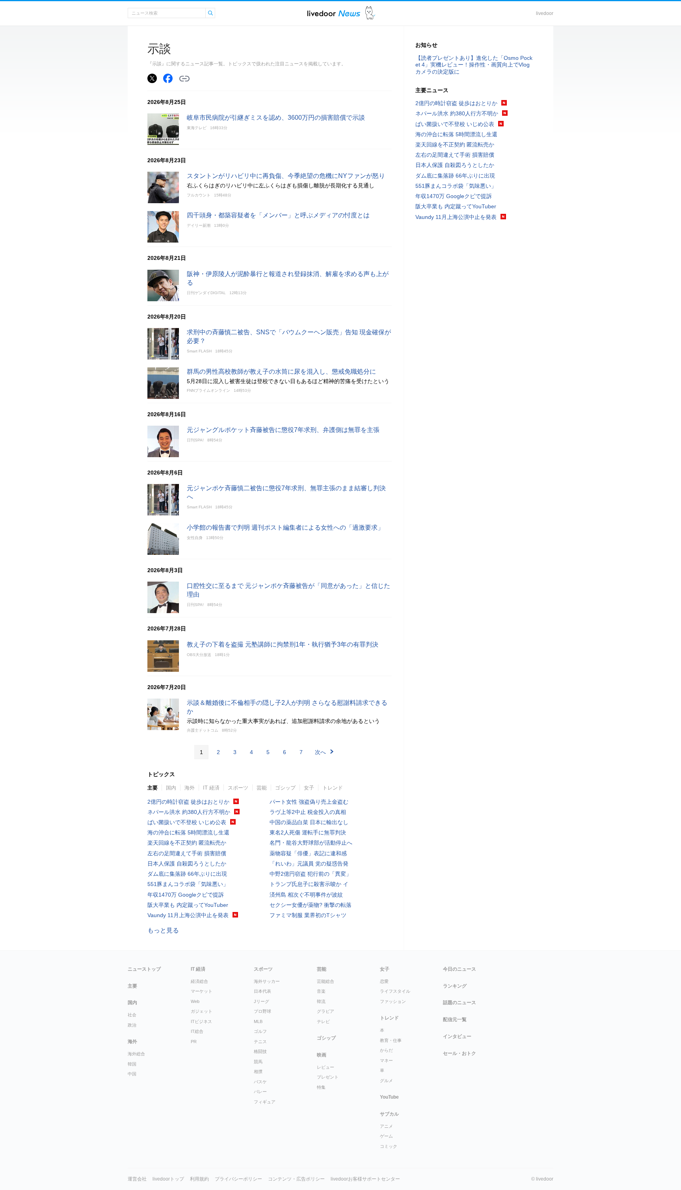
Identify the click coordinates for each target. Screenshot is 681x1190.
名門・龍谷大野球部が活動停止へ (311, 843)
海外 (189, 788)
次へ (320, 752)
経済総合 (199, 981)
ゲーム (386, 1136)
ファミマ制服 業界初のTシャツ (308, 915)
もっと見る (163, 930)
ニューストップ (144, 969)
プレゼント (328, 1077)
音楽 (321, 991)
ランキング (455, 986)
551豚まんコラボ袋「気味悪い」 (188, 884)
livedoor (544, 13)
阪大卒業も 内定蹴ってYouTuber (187, 905)
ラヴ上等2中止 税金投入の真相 (308, 812)
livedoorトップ (168, 1179)
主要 (152, 788)
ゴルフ (260, 1031)
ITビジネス (201, 1021)
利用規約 (199, 1179)
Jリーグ (261, 1001)
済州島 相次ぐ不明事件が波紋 (306, 895)
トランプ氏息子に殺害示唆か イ (309, 884)
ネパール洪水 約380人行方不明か (188, 812)
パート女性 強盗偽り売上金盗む (309, 802)
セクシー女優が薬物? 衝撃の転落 (311, 905)
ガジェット (201, 1011)
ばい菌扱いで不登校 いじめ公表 (186, 822)
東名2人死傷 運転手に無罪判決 (308, 832)
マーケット (201, 991)
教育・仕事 (391, 1040)
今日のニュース (459, 969)
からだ (386, 1050)
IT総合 (197, 1031)
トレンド (332, 788)
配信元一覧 (455, 1019)
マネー (386, 1060)
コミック (388, 1146)
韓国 (132, 1064)
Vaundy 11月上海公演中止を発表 (188, 915)
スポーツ (238, 788)
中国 (132, 1073)
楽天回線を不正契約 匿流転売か (186, 843)
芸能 (262, 788)
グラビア (325, 1011)
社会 (132, 1014)
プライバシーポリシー (238, 1179)
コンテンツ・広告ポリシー (296, 1179)
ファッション (393, 1001)
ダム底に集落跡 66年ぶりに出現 (187, 874)
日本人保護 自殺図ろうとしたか (186, 863)
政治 (132, 1025)
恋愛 (384, 981)
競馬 (258, 1061)
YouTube (389, 1097)
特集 (321, 1087)
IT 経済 (211, 788)
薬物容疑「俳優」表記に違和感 (308, 853)
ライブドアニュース (333, 13)
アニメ (386, 1126)
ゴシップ (285, 788)
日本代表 (262, 991)
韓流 (321, 1001)
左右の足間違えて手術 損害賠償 (186, 853)
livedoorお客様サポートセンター (365, 1179)
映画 (321, 1055)
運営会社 (137, 1179)
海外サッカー (267, 981)
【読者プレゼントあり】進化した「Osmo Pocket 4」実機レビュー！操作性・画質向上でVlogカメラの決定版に (473, 64)
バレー (260, 1091)
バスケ (260, 1081)
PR (194, 1041)
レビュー (325, 1067)
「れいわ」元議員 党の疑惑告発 (309, 863)
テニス (260, 1041)
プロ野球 (262, 1011)
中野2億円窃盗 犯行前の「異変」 (311, 874)
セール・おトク (459, 1053)
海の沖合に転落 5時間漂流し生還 (188, 832)
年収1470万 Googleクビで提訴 (185, 895)
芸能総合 (325, 981)
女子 (309, 788)
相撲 (258, 1071)
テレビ (323, 1021)
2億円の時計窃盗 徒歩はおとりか (188, 802)
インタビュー (457, 1036)
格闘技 (260, 1051)
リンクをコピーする (184, 78)
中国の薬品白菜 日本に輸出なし (309, 822)
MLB (258, 1021)
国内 (171, 788)
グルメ (386, 1080)
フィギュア (264, 1101)
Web (195, 1001)
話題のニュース (459, 1002)
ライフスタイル (395, 991)
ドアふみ (370, 13)
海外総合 (136, 1053)
